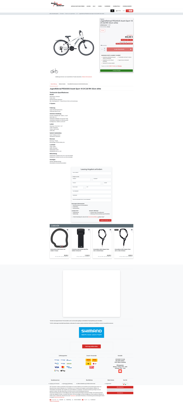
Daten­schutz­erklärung (59, 397)
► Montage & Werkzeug (67, 383)
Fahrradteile (116, 6)
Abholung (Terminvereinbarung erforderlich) (100, 213)
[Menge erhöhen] (105, 48)
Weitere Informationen (87, 76)
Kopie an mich (76, 176)
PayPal (85, 399)
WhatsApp (120, 66)
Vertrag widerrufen (91, 346)
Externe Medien (77, 399)
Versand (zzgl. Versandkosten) (97, 212)
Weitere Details (62, 84)
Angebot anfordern (104, 220)
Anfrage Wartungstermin (77, 6)
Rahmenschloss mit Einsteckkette (80, 205)
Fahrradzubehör (127, 6)
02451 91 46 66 (112, 66)
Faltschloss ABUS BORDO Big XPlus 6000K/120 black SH (80, 250)
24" (77, 13)
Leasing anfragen (116, 70)
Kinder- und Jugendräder (70, 13)
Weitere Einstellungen (54, 401)
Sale (94, 6)
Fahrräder (107, 6)
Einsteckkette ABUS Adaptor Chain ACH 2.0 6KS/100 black (123, 250)
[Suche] (112, 10)
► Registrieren (108, 383)
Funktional (93, 399)
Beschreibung (54, 84)
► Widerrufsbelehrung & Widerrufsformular (85, 383)
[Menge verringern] (105, 50)
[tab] (54, 84)
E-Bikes (100, 6)
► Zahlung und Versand (54, 383)
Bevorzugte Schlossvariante (78, 203)
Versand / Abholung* (93, 210)
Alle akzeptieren (120, 387)
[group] (80, 238)
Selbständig (75, 213)
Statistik (61, 399)
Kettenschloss (76, 208)
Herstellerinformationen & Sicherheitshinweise (77, 84)
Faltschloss (75, 206)
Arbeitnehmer (76, 212)
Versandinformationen (108, 323)
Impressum (72, 395)
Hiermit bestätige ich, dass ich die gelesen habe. (89, 216)
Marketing (68, 399)
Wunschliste (104, 45)
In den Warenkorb (119, 49)
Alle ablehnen (120, 392)
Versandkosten (130, 42)
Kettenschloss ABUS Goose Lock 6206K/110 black (57, 250)
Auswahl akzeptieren (120, 390)
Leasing (89, 6)
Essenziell (54, 399)
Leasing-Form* (75, 210)
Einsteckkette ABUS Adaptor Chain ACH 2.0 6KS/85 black (101, 250)
